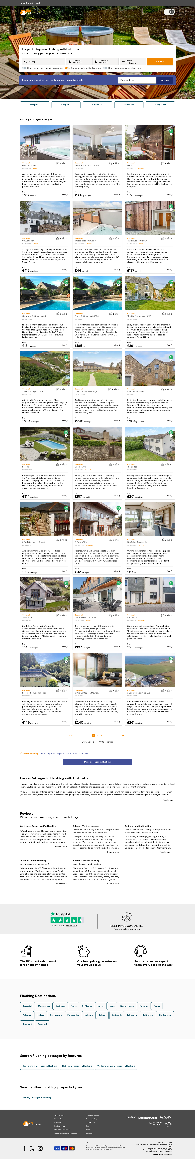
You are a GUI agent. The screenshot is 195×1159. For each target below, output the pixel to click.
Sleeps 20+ (160, 104)
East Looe (61, 1006)
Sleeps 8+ (35, 104)
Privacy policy (91, 1119)
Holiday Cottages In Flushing (37, 1097)
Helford (41, 1015)
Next (124, 735)
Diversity (58, 1119)
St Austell (28, 1006)
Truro (74, 1006)
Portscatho (73, 1015)
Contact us (90, 1122)
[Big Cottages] (28, 12)
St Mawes (87, 1006)
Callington (147, 1015)
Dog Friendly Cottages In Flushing (40, 1066)
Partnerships (59, 1126)
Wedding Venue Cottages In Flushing (116, 1066)
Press (88, 1129)
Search (160, 61)
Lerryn (101, 1006)
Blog (87, 1126)
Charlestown (164, 1015)
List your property (62, 1129)
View (64, 194)
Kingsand (27, 1024)
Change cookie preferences (65, 1133)
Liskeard (89, 1015)
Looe (112, 1006)
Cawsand (42, 1024)
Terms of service (92, 1115)
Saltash (102, 1015)
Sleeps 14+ (128, 104)
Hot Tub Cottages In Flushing (77, 1066)
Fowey (157, 1006)
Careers (57, 1122)
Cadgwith (117, 1015)
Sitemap (89, 1133)
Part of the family (30, 3)
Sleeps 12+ (97, 104)
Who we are (59, 1115)
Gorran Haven (127, 1006)
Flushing (143, 1006)
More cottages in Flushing (97, 762)
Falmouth (132, 1015)
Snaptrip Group (166, 1154)
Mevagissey (44, 1006)
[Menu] (169, 12)
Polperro (27, 1015)
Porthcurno (56, 1015)
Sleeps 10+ (66, 104)
